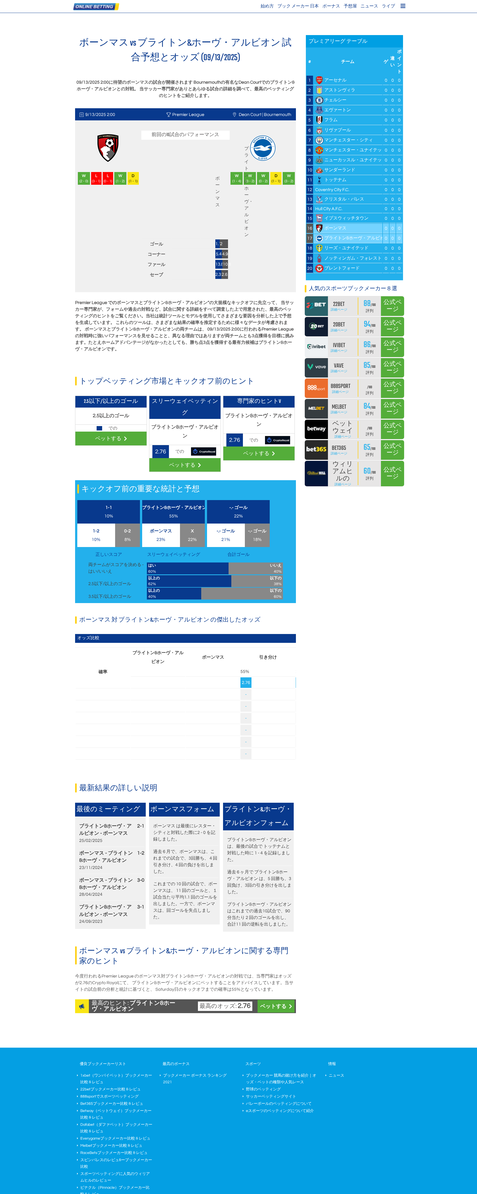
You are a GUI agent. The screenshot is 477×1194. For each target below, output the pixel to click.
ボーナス (331, 6)
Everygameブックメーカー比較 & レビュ (115, 1138)
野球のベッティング (263, 1089)
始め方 (267, 6)
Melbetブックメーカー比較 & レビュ (111, 1146)
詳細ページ (339, 309)
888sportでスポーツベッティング (109, 1096)
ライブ (388, 6)
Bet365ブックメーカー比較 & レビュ (111, 1104)
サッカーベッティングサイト (271, 1096)
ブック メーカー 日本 (298, 6)
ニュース (369, 6)
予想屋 (350, 6)
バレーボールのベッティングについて (279, 1104)
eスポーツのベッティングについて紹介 (280, 1111)
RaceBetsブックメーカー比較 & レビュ (114, 1153)
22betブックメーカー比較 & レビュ (110, 1089)
